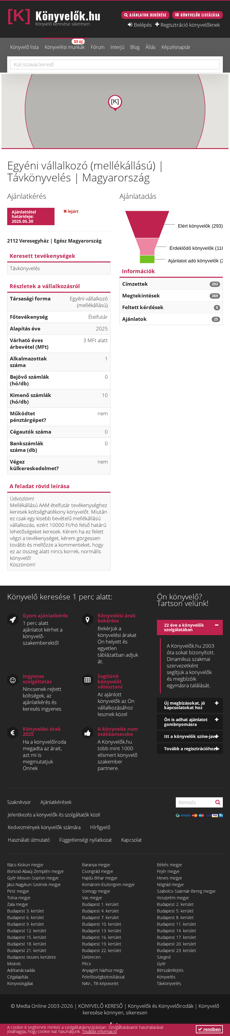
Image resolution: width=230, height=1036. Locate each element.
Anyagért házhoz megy (102, 970)
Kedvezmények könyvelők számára (44, 827)
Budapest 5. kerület (175, 911)
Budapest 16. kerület (101, 937)
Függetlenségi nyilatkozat (85, 840)
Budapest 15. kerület (26, 937)
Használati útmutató (29, 840)
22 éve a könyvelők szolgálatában (184, 627)
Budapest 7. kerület (100, 917)
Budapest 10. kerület (101, 924)
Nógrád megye (170, 884)
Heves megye (169, 878)
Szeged (163, 957)
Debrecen (91, 957)
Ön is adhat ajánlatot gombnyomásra (186, 722)
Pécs (86, 963)
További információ (99, 1031)
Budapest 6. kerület (25, 917)
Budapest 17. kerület (176, 937)
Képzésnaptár (175, 47)
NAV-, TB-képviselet (100, 983)
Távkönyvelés (169, 983)
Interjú (117, 47)
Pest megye (18, 891)
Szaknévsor (19, 802)
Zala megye (17, 904)
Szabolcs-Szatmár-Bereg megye (186, 891)
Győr (161, 963)
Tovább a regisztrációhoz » (192, 748)
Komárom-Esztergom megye (108, 884)
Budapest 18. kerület (26, 944)
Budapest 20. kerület (176, 944)
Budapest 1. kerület (100, 904)
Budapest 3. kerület (25, 911)
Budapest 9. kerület (25, 924)
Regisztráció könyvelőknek (190, 24)
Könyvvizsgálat (20, 983)
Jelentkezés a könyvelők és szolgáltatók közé (54, 814)
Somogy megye (96, 891)
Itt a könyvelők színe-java (190, 736)
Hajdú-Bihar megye (99, 878)
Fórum (98, 47)
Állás (150, 47)
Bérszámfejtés (170, 970)
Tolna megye (19, 897)
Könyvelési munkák (65, 44)
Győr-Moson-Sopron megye (33, 878)
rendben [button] (211, 1029)
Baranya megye (96, 864)
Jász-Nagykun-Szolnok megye (34, 884)
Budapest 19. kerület (101, 944)
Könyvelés (166, 977)
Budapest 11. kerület (176, 924)
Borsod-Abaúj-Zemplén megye (35, 871)
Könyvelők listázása (200, 14)
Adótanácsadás (21, 970)
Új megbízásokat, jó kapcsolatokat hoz (184, 705)
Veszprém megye (173, 897)
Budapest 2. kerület (175, 904)
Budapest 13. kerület (101, 930)
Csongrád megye (97, 871)
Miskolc (14, 963)
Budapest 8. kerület (175, 917)
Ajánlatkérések (56, 802)
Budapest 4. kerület (100, 911)
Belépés (143, 24)
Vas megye (92, 897)
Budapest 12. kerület (26, 930)
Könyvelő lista (24, 47)
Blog (135, 47)
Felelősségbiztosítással (103, 977)
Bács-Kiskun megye (25, 864)
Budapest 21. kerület (26, 950)
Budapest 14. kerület (176, 930)
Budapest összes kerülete (31, 957)
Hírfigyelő (100, 827)
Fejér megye (168, 871)
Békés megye (169, 864)
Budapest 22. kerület (101, 950)
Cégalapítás (17, 977)
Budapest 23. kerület (176, 950)
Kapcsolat (131, 840)
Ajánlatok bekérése (148, 14)
